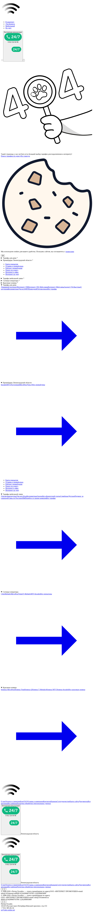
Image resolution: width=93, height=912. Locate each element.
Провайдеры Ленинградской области (17, 260)
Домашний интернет (9, 287)
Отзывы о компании (35, 801)
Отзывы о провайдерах (14, 266)
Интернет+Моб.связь (56, 287)
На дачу (8, 28)
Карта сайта (74, 801)
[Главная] (46, 18)
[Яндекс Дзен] (5, 889)
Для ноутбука (21, 496)
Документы (83, 801)
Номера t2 (28, 690)
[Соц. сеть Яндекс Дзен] (5, 889)
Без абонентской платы (51, 496)
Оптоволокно (42, 289)
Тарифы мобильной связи (13, 278)
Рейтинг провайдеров (13, 268)
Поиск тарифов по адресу (11, 156)
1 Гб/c (71, 287)
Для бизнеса (10, 24)
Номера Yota (19, 690)
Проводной (32, 289)
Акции (66, 287)
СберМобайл (6, 594)
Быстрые (77, 287)
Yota (20, 594)
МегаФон (23, 385)
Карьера (54, 801)
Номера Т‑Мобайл (39, 690)
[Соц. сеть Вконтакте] (2, 889)
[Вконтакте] (2, 889)
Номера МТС (51, 690)
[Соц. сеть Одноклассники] (4, 889)
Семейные (64, 496)
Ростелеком (15, 385)
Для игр (21, 289)
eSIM (23, 498)
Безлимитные (13, 289)
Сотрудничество (63, 801)
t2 (22, 594)
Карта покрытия (11, 264)
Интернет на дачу (12, 274)
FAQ (25, 801)
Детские (71, 496)
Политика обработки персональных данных (34, 803)
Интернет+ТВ (22, 287)
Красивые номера (10, 283)
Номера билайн (62, 690)
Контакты (47, 801)
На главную (25, 156)
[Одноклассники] (4, 889)
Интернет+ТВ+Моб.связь (38, 287)
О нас (3, 801)
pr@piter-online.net (8, 910)
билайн (4, 385)
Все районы (12, 803)
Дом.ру (29, 385)
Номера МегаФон (8, 690)
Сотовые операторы (10, 281)
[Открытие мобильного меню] (24, 60)
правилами (70, 252)
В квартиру (9, 22)
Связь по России (14, 498)
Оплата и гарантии (12, 801)
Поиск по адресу (11, 270)
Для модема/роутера (8, 496)
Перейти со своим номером (35, 498)
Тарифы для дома (9, 258)
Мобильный (10, 26)
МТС (9, 385)
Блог (22, 801)
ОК (3, 255)
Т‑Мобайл (27, 594)
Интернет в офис (12, 272)
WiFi (26, 289)
